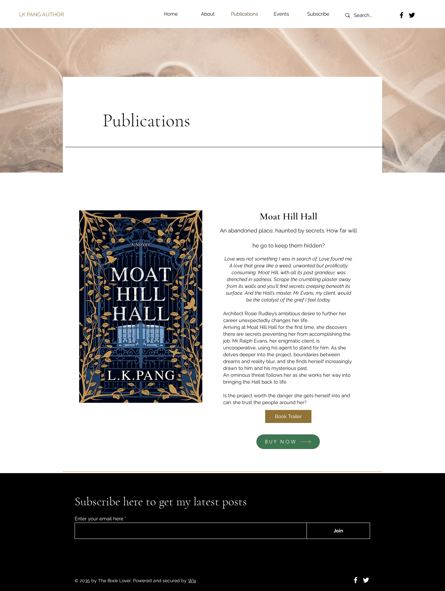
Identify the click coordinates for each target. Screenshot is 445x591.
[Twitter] (412, 15)
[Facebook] (401, 15)
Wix (192, 580)
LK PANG (30, 14)
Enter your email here (99, 518)
